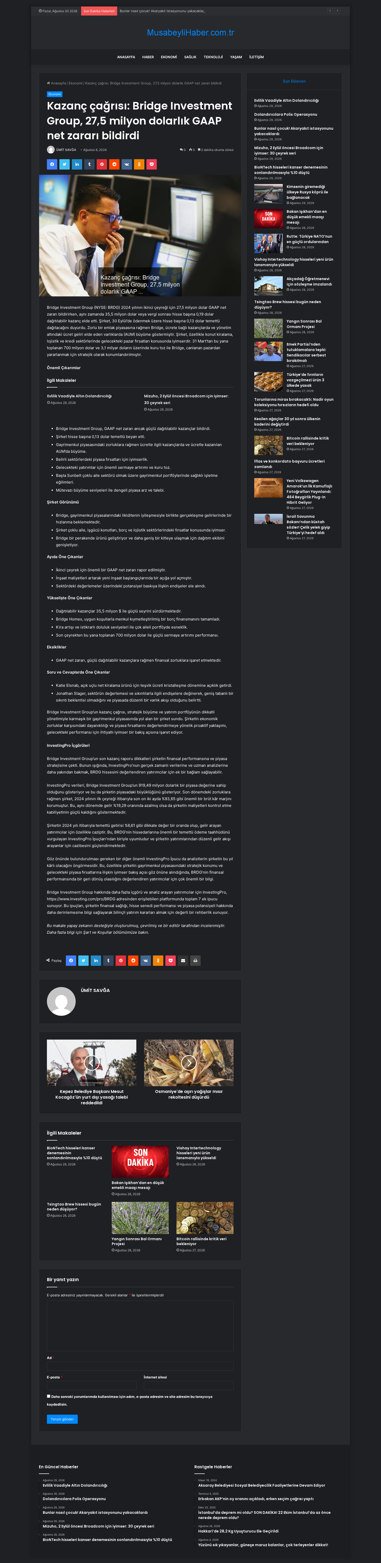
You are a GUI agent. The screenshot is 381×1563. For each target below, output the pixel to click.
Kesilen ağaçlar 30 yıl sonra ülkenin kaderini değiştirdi (287, 421)
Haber (148, 57)
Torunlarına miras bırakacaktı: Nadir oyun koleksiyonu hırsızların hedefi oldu (294, 402)
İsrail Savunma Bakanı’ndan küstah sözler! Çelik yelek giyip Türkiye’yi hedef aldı (308, 524)
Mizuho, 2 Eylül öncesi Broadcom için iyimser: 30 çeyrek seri (288, 150)
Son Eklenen (294, 81)
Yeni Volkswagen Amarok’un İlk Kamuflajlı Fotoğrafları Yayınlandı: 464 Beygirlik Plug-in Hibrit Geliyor (309, 491)
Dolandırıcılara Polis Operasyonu (285, 114)
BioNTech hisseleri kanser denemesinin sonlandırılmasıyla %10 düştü (291, 170)
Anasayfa (126, 57)
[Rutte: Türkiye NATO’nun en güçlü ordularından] (268, 243)
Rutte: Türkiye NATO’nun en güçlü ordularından (309, 239)
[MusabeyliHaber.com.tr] (190, 32)
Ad (50, 1358)
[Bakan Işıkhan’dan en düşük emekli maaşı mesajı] (140, 1162)
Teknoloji (213, 57)
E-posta (54, 1377)
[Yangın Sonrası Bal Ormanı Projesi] (140, 1218)
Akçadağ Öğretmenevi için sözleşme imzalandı (309, 281)
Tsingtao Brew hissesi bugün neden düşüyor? (74, 1207)
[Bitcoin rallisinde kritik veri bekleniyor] (205, 1218)
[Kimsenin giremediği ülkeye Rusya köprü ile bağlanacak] (268, 193)
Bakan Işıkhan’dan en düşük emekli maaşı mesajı (138, 1185)
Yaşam (236, 57)
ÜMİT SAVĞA (66, 150)
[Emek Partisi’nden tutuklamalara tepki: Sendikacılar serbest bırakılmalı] (268, 351)
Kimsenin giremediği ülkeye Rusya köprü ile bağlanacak (307, 192)
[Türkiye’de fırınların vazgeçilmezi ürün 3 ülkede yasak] (268, 381)
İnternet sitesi (155, 1377)
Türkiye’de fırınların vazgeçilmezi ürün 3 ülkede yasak (305, 380)
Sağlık (190, 57)
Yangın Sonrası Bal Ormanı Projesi (137, 1241)
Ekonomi (169, 57)
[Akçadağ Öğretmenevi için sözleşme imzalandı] (268, 286)
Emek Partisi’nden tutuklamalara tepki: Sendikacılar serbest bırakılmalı (306, 352)
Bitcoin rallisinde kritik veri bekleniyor (202, 1241)
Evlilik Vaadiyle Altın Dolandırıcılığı (79, 396)
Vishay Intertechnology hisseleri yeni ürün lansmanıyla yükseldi (199, 1152)
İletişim (256, 57)
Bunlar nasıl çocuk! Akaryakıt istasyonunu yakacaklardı (163, 11)
